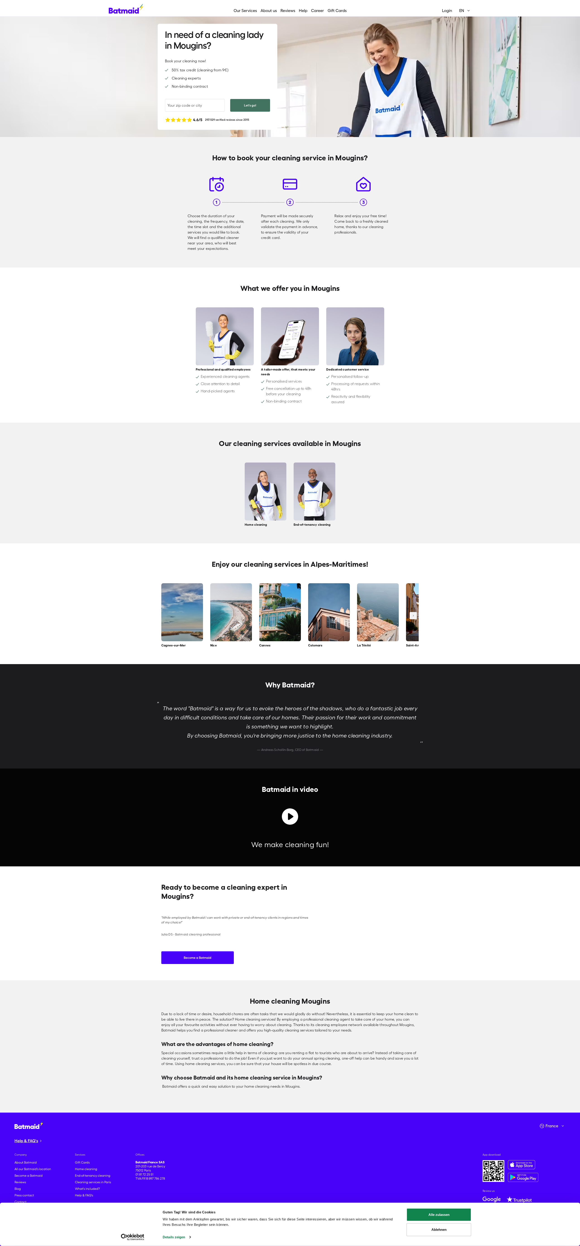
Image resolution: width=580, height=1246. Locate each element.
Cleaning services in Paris (93, 1182)
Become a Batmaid (197, 957)
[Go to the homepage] (28, 1125)
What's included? (87, 1189)
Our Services (245, 10)
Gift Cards (337, 10)
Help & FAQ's (84, 1195)
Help (303, 10)
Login (447, 10)
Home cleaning (86, 1169)
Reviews (287, 10)
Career (317, 10)
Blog (17, 1189)
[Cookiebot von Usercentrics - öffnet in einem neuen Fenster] (132, 1237)
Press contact (24, 1195)
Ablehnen (439, 1229)
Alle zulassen (439, 1215)
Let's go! (250, 105)
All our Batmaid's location (32, 1169)
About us (269, 10)
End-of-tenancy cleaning (92, 1175)
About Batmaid (25, 1162)
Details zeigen (174, 1237)
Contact (20, 1202)
